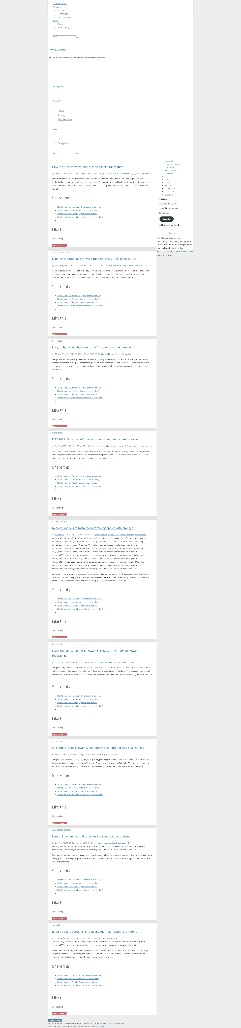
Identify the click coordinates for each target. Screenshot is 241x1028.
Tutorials (126, 354)
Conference (57, 432)
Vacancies (168, 188)
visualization (111, 754)
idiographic (106, 354)
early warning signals (130, 173)
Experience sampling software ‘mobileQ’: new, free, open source (94, 259)
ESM (105, 265)
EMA (100, 265)
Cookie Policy (101, 1026)
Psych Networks (57, 50)
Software (67, 252)
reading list (116, 354)
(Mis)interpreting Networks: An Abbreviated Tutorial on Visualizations (98, 748)
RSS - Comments (170, 233)
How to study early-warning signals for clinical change (87, 167)
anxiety (98, 446)
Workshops (168, 194)
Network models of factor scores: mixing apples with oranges (92, 528)
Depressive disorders (172, 164)
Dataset (55, 521)
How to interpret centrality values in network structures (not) (92, 836)
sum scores (140, 534)
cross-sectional (119, 662)
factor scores (113, 534)
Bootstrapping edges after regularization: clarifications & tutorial (95, 932)
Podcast (167, 176)
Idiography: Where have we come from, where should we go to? (94, 347)
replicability (132, 662)
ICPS (124, 446)
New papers (57, 829)
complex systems (112, 173)
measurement (133, 265)
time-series (145, 173)
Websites (167, 191)
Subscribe (166, 219)
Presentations (133, 446)
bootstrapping (105, 662)
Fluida (179, 251)
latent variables (127, 534)
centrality (106, 446)
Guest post (57, 252)
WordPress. (188, 251)
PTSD (166, 179)
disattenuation (101, 534)
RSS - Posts (168, 230)
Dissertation (169, 167)
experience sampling (117, 265)
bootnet (98, 938)
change (101, 173)
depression (116, 446)
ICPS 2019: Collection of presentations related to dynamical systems (97, 439)
